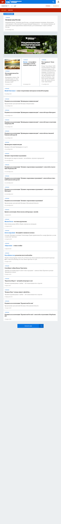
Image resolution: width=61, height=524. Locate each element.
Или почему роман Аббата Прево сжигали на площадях (20, 224)
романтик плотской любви (18, 255)
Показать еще (28, 326)
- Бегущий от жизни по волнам (19, 233)
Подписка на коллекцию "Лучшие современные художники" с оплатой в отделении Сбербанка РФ (30, 167)
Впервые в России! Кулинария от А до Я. (16, 147)
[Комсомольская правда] (13, 2)
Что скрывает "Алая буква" (48, 62)
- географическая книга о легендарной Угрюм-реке (30, 63)
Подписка (56, 6)
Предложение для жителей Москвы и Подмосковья (19, 103)
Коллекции (8, 17)
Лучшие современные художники (15, 156)
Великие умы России (12, 20)
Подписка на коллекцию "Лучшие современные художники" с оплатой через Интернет (29, 190)
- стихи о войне (13, 245)
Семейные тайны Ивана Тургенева (16, 268)
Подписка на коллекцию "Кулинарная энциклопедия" (22, 101)
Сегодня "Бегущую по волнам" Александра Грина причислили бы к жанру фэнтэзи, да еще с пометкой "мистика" (30, 236)
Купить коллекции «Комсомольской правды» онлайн (21, 212)
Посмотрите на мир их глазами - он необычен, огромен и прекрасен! (24, 158)
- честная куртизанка (16, 221)
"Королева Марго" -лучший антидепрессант (19, 281)
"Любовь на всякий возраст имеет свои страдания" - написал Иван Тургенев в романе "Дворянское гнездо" (29, 271)
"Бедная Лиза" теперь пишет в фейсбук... (18, 292)
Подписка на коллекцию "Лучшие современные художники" (24, 200)
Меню (2, 2)
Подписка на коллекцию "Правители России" (19, 303)
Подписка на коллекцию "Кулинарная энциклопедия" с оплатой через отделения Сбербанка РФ (30, 122)
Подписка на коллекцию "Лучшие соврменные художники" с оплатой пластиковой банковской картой (30, 179)
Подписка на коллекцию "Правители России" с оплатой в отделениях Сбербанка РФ (30, 315)
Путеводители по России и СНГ (12, 74)
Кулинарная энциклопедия (13, 144)
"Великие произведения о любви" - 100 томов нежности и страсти (23, 283)
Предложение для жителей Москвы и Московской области (21, 203)
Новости (10, 10)
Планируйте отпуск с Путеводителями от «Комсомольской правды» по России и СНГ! (12, 80)
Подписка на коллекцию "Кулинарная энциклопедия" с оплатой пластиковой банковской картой (29, 134)
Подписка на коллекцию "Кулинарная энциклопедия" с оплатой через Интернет (30, 112)
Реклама (48, 6)
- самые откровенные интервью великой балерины (27, 91)
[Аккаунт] (58, 2)
